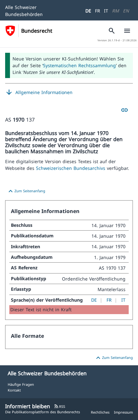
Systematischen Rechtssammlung (79, 65)
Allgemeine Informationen (39, 92)
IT (106, 11)
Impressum (123, 412)
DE (88, 11)
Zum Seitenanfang (26, 191)
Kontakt (14, 390)
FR (97, 11)
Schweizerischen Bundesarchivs (71, 168)
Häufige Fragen (21, 384)
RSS (59, 406)
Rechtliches (100, 412)
